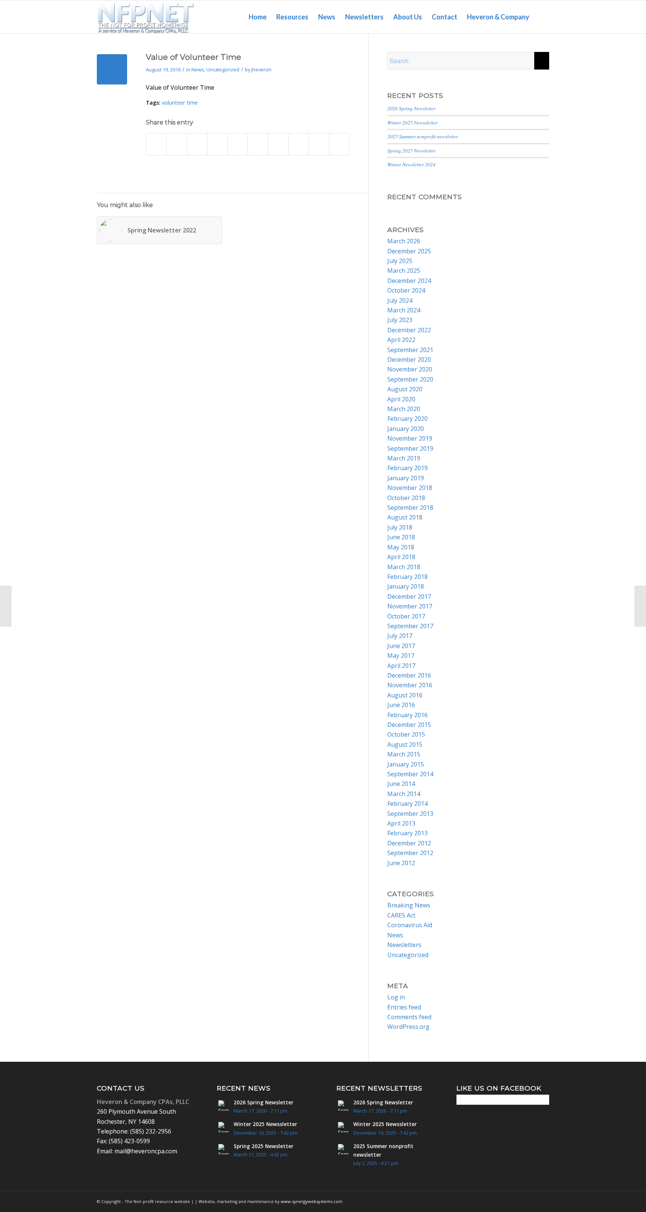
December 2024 (409, 281)
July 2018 (399, 527)
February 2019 (407, 468)
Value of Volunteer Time (180, 87)
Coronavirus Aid (409, 925)
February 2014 (407, 803)
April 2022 (401, 340)
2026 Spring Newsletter (411, 108)
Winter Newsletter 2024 (411, 164)
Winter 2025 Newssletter (412, 122)
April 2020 (401, 399)
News (197, 69)
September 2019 (410, 448)
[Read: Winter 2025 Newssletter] (223, 1127)
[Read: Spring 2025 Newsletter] (223, 1149)
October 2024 (406, 290)
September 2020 (410, 379)
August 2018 (404, 517)
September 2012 (410, 853)
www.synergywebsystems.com (311, 1201)
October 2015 (406, 734)
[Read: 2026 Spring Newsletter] (223, 1105)
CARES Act (401, 915)
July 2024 (399, 300)
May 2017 (400, 655)
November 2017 (409, 606)
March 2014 (403, 794)
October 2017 (406, 616)
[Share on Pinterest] (237, 144)
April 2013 (401, 823)
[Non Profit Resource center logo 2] (145, 16)
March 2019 (403, 458)
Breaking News (408, 905)
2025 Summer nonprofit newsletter (422, 136)
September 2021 (410, 350)
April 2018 (401, 557)
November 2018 (409, 488)
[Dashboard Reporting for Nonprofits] (6, 606)
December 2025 (409, 251)
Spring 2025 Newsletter (411, 150)
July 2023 (399, 320)
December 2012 (409, 843)
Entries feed (404, 1007)
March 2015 (403, 754)
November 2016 (409, 685)
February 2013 (407, 833)
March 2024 (403, 310)
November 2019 (409, 438)
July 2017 (399, 636)
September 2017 (410, 626)
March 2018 (403, 567)
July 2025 (399, 261)
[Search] (541, 16)
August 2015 (404, 744)
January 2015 (405, 764)
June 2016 (401, 705)
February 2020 (407, 418)
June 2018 (401, 537)
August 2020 (404, 389)
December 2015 (409, 725)
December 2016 (409, 675)
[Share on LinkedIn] (258, 144)
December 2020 (409, 359)
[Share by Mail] (339, 144)
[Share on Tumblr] (278, 144)
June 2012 (401, 863)
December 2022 (409, 330)
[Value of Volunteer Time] (112, 69)
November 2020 (409, 369)
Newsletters (404, 945)
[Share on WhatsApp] (217, 144)
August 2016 (404, 695)
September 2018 (410, 507)
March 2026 (403, 241)
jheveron (261, 69)
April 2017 (401, 665)
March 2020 (403, 409)
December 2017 (409, 596)
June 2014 (401, 784)
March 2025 (403, 270)
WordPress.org (408, 1027)
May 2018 (400, 547)
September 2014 (410, 774)
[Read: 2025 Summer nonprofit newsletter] (343, 1149)
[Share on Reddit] (319, 144)
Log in (396, 997)
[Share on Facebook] (156, 144)
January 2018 (405, 586)
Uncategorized (222, 69)
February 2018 (407, 577)
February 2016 (407, 715)
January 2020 (405, 429)
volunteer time (180, 102)
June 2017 (401, 646)
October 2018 (406, 498)
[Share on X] (177, 144)
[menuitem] (257, 16)
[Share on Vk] (298, 144)
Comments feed (409, 1017)
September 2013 (410, 813)
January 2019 (405, 478)
